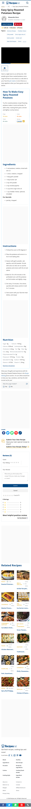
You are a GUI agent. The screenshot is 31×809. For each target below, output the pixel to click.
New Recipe (19, 762)
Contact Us (19, 782)
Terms (17, 790)
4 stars (16, 462)
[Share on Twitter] (8, 433)
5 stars (18, 462)
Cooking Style (6, 775)
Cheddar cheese (22, 31)
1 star (11, 462)
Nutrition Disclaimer (9, 366)
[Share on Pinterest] (18, 24)
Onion (19, 41)
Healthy (18, 760)
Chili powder (10, 34)
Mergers (5, 787)
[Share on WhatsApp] (12, 433)
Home (3, 6)
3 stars (15, 462)
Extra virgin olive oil (20, 34)
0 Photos (19, 27)
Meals (4, 760)
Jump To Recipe (7, 24)
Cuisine (5, 770)
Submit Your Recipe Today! (16, 447)
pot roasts (12, 81)
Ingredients (6, 762)
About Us (5, 782)
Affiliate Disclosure (20, 787)
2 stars (13, 462)
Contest (18, 785)
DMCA (4, 790)
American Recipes (11, 31)
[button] (28, 805)
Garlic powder (10, 38)
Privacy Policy (6, 793)
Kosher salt (19, 38)
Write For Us (6, 785)
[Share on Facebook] (3, 433)
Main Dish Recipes (11, 41)
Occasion (5, 765)
